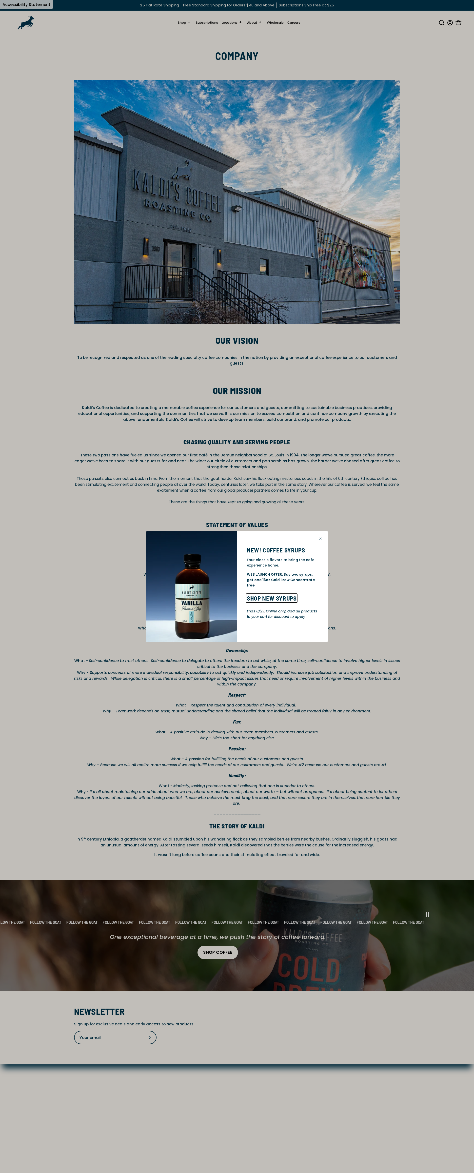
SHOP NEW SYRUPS (271, 598)
